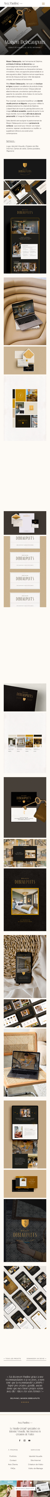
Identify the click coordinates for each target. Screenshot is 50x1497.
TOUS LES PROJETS (13, 1359)
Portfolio (13, 1456)
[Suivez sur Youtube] (29, 1440)
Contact (13, 1461)
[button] (8, 1489)
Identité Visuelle (35, 1456)
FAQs (13, 1469)
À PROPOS (13, 1450)
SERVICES (35, 1450)
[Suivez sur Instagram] (24, 1440)
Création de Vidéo (35, 1465)
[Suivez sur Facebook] (20, 1440)
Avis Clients (13, 1465)
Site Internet (36, 1461)
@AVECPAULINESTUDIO (25, 1488)
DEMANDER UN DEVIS (35, 1359)
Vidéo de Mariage (35, 1469)
